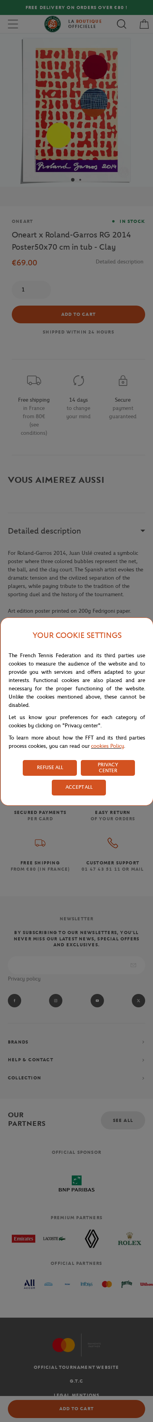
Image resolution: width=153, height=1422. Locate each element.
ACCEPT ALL (79, 787)
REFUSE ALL (50, 767)
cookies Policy (107, 746)
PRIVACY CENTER (108, 767)
